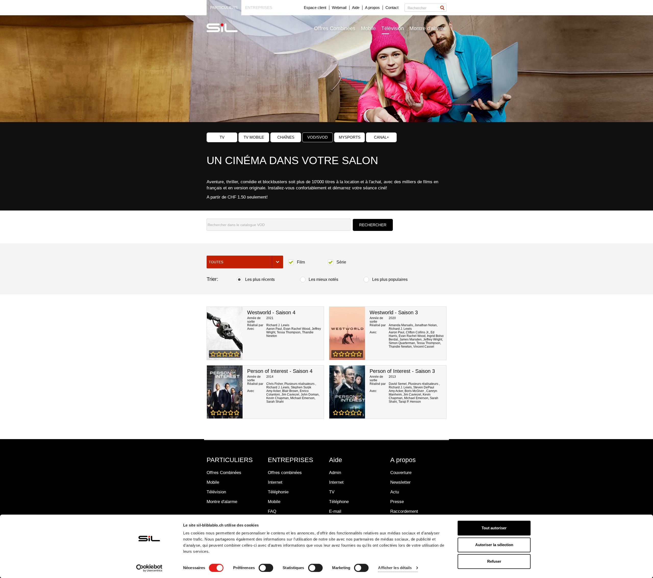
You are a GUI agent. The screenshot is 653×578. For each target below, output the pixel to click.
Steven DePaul (423, 387)
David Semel (398, 384)
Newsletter (400, 482)
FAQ (272, 511)
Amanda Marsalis (401, 325)
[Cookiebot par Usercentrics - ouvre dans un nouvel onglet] (149, 568)
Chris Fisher (274, 384)
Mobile (368, 28)
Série (341, 262)
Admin (335, 472)
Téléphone (339, 501)
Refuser (494, 561)
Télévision (392, 28)
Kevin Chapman (277, 398)
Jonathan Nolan (426, 325)
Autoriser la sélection (494, 545)
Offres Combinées (334, 28)
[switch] (266, 568)
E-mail (335, 511)
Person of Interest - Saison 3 (402, 371)
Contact (391, 7)
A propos (372, 7)
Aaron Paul (274, 329)
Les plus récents (260, 279)
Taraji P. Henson (409, 401)
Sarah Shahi (275, 401)
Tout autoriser (494, 528)
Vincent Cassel (423, 346)
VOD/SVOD (317, 137)
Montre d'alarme (427, 28)
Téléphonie (278, 492)
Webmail (339, 7)
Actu (394, 492)
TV (222, 137)
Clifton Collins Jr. (417, 332)
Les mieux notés (323, 279)
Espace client (315, 7)
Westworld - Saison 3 (394, 312)
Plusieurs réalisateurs (299, 384)
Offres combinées (285, 472)
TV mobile (254, 137)
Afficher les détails (395, 568)
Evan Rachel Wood (296, 329)
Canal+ (381, 137)
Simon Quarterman (402, 343)
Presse (397, 501)
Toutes (216, 262)
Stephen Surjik (301, 387)
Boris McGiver (415, 391)
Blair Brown (290, 391)
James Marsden (410, 339)
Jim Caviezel (290, 394)
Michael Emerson (302, 398)
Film (301, 262)
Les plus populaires (390, 279)
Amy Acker (273, 391)
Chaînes (285, 137)
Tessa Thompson (288, 332)
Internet (275, 482)
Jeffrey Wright (432, 339)
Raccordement (404, 511)
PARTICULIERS (230, 459)
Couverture (400, 472)
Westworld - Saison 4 (271, 312)
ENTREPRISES (290, 459)
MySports (349, 137)
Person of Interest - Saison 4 (279, 371)
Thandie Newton (400, 346)
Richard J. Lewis (277, 325)
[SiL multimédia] (228, 28)
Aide (355, 7)
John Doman (310, 394)
